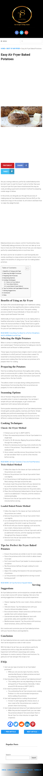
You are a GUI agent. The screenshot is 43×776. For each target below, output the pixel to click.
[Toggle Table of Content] (26, 268)
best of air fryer (13, 48)
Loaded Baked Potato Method (14, 286)
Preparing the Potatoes (10, 275)
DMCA (4, 770)
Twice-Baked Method (12, 284)
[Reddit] (21, 724)
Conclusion (6, 293)
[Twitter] (15, 724)
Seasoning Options (9, 278)
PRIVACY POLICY (27, 770)
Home (3, 48)
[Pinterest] (32, 724)
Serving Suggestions (9, 290)
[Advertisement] (21, 84)
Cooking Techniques (9, 280)
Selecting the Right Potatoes (12, 273)
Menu (5, 41)
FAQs (4, 295)
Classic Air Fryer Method (13, 282)
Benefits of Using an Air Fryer (12, 271)
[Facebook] (10, 724)
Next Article (32, 732)
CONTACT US (23, 772)
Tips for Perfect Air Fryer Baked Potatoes (16, 288)
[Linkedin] (27, 724)
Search (8, 755)
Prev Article (10, 732)
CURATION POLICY (13, 770)
